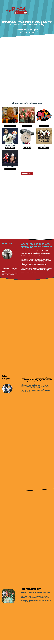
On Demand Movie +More (44, 147)
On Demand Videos (27, 147)
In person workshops (27, 126)
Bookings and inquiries (27, 173)
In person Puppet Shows (10, 126)
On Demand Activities (44, 126)
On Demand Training (10, 147)
